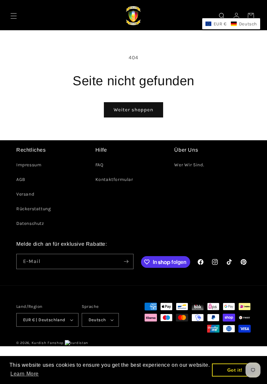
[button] (14, 16)
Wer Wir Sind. (189, 165)
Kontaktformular (114, 179)
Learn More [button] (24, 374)
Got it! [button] (235, 370)
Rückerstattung (33, 209)
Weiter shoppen (133, 110)
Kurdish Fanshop (48, 343)
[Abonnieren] (126, 261)
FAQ (99, 165)
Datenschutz (30, 223)
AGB (20, 179)
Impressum (28, 165)
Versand (25, 194)
